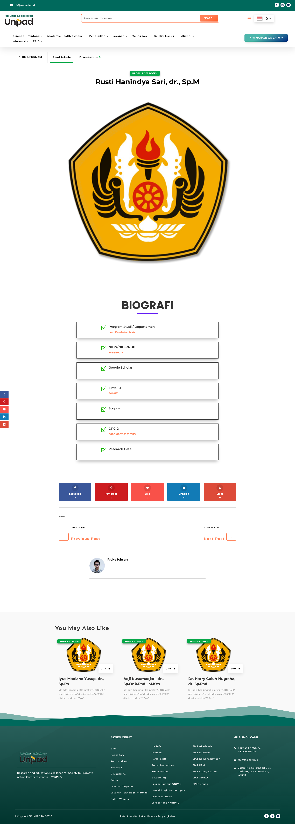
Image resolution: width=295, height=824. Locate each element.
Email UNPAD (160, 771)
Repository (117, 755)
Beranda (18, 36)
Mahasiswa (139, 36)
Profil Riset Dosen (145, 73)
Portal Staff (159, 758)
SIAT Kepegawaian (205, 771)
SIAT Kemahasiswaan (206, 758)
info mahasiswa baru (264, 37)
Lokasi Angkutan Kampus (168, 790)
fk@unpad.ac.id (25, 5)
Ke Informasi (32, 57)
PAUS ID (157, 752)
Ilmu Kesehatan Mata (122, 332)
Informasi (19, 41)
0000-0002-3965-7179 (122, 434)
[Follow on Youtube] (288, 5)
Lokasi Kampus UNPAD (167, 784)
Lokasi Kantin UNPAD (166, 802)
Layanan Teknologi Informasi (129, 792)
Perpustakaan (120, 761)
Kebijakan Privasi (145, 816)
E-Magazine (118, 773)
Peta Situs (126, 816)
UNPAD (156, 746)
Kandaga (116, 767)
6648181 (113, 393)
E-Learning (159, 777)
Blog (114, 748)
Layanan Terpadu (122, 786)
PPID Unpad (200, 784)
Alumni (186, 36)
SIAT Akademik (202, 746)
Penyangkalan (166, 816)
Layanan (119, 36)
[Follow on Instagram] (282, 5)
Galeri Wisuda (120, 799)
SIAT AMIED (200, 777)
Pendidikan (97, 36)
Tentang (34, 36)
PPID (36, 41)
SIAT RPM (199, 765)
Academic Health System (64, 36)
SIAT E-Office (201, 752)
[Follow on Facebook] (277, 5)
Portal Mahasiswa (163, 765)
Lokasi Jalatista (162, 796)
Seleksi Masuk (164, 36)
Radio (114, 780)
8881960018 (116, 352)
